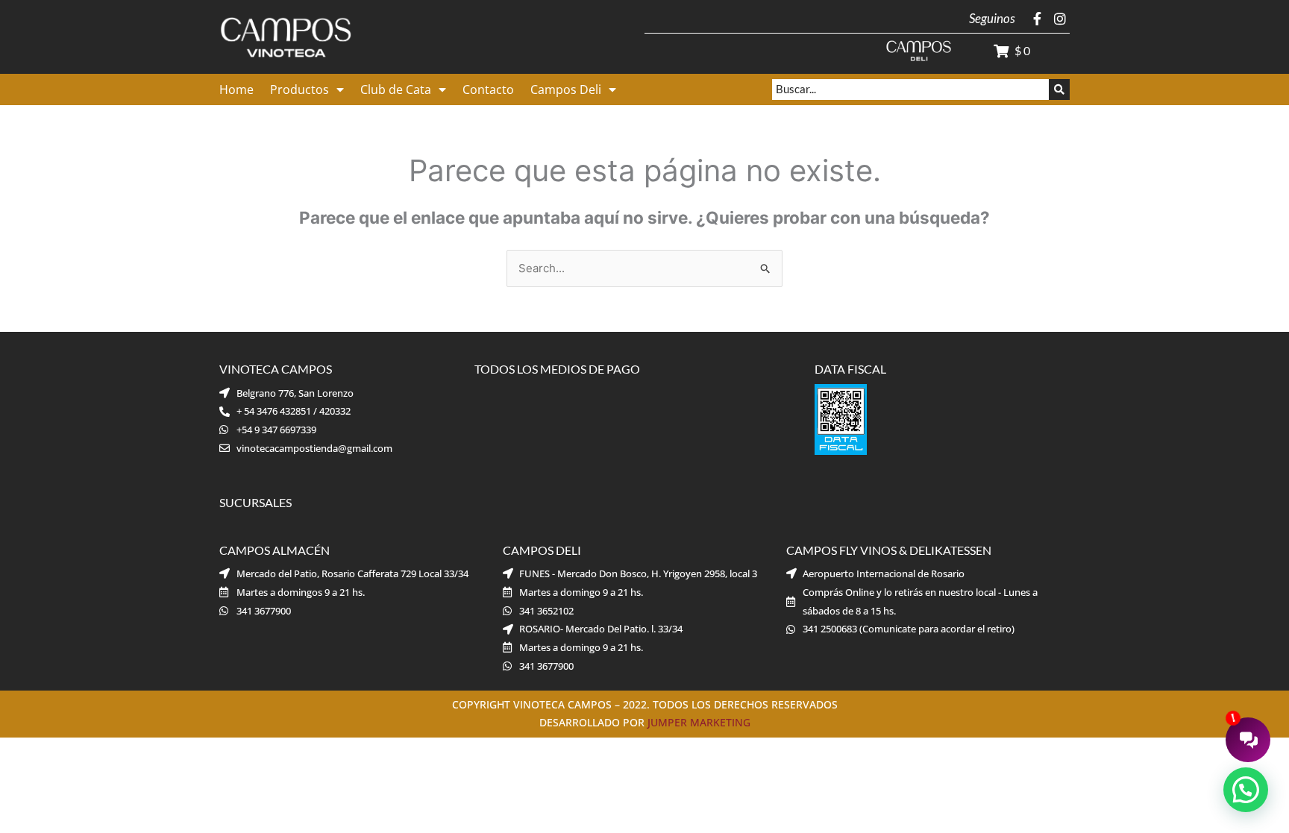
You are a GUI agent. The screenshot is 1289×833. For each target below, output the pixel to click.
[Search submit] (1059, 89)
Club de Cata (395, 89)
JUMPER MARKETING (698, 722)
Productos (299, 89)
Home (236, 89)
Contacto (488, 89)
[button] (1245, 789)
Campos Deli (565, 89)
